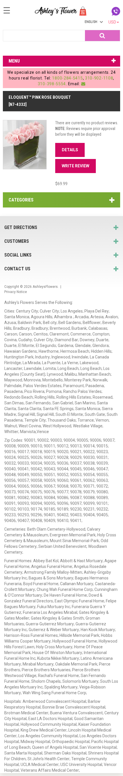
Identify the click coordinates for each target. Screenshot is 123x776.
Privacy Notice (15, 292)
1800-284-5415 (67, 78)
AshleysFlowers (45, 287)
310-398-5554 (52, 84)
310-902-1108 (99, 78)
